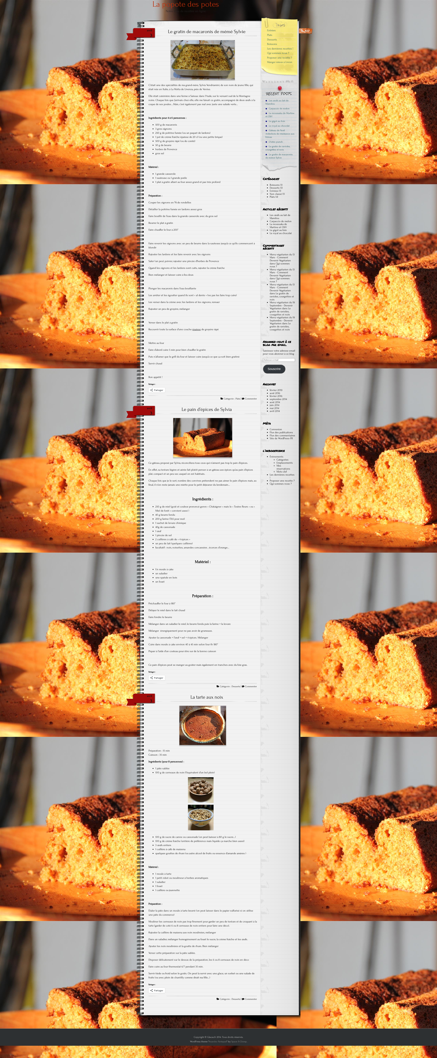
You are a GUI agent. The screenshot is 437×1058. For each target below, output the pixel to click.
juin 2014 (274, 405)
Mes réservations (283, 467)
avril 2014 (275, 411)
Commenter (251, 398)
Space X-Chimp (239, 1041)
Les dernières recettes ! (280, 48)
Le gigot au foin (276, 121)
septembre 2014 (278, 399)
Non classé (276, 193)
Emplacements (285, 462)
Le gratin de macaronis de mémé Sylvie (206, 31)
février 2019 (276, 390)
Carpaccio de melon (279, 108)
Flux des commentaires (282, 435)
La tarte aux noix (207, 697)
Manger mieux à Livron (279, 62)
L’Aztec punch (275, 141)
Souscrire (274, 369)
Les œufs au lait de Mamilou (276, 102)
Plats (238, 398)
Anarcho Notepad (218, 1041)
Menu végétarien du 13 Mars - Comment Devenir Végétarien (282, 257)
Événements (276, 456)
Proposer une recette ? (279, 57)
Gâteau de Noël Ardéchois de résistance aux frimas (279, 133)
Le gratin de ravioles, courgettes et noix (277, 148)
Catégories (282, 459)
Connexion (276, 429)
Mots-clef (282, 471)
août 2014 (275, 402)
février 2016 (276, 396)
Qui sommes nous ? (278, 53)
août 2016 (275, 393)
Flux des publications (281, 432)
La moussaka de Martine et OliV (279, 115)
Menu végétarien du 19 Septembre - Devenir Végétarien (282, 305)
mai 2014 (274, 408)
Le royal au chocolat (279, 125)
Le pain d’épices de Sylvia (207, 409)
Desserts (236, 686)
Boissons (272, 44)
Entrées (271, 30)
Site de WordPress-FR (281, 438)
